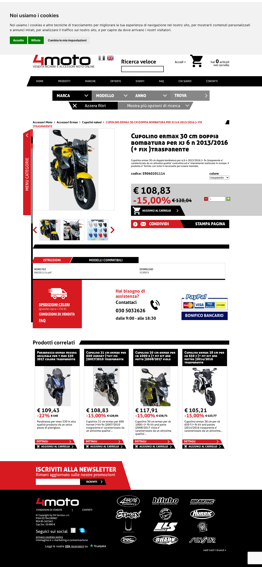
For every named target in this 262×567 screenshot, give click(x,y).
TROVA (180, 95)
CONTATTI (212, 81)
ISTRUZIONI (52, 260)
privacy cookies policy (49, 537)
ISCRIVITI (91, 481)
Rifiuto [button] (36, 40)
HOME (39, 81)
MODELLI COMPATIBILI (106, 260)
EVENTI (140, 81)
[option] (74, 170)
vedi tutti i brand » (214, 550)
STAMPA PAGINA (210, 224)
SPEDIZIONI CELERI (54, 304)
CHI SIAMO (184, 81)
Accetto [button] (18, 40)
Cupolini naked (92, 122)
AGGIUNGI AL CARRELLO (156, 210)
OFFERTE (115, 81)
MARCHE (90, 81)
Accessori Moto (43, 122)
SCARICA (144, 272)
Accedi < (180, 62)
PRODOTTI (64, 81)
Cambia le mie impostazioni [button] (67, 40)
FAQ (161, 81)
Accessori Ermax (67, 122)
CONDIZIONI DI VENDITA (57, 314)
